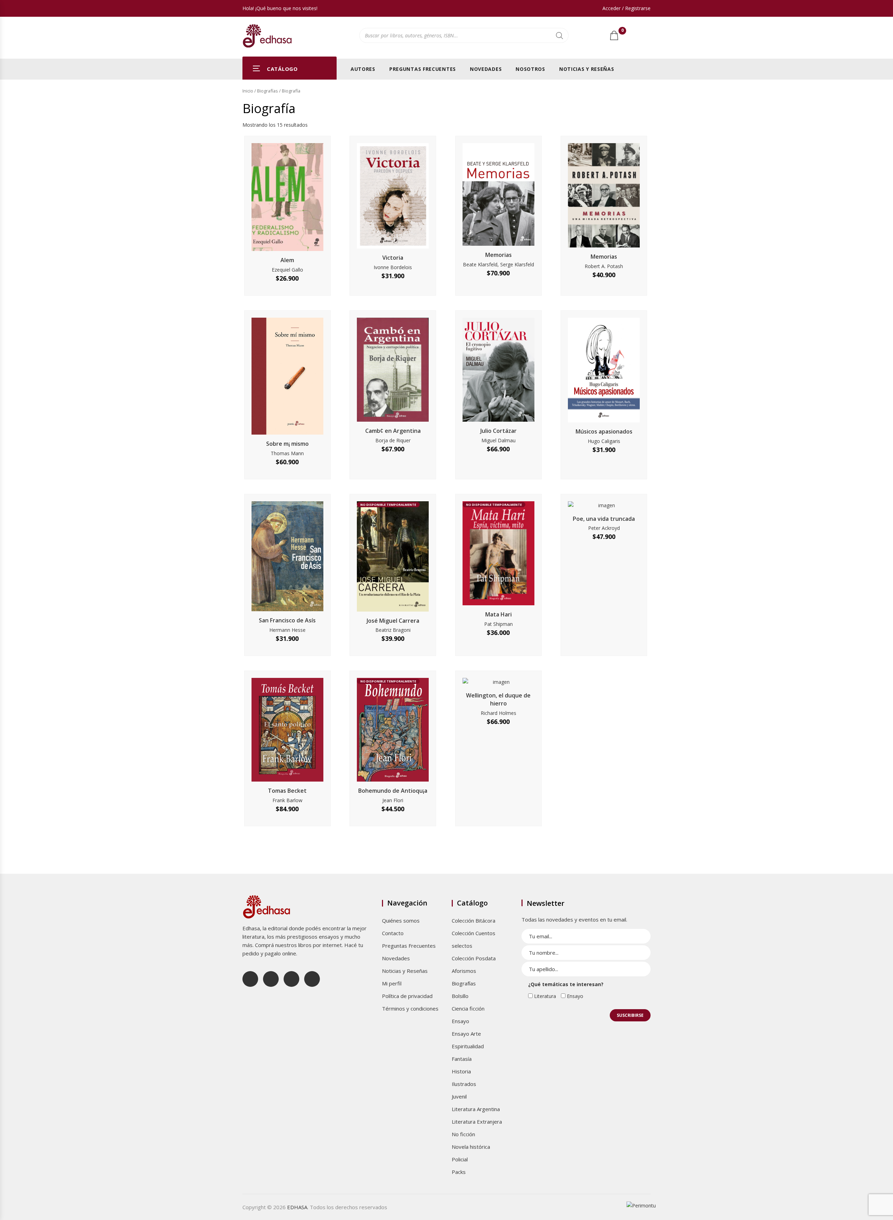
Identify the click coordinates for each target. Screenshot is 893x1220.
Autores (363, 69)
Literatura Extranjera (477, 1121)
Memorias (498, 255)
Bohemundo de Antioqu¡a (392, 790)
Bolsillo (460, 995)
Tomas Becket (287, 790)
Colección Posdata (474, 958)
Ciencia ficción (468, 1008)
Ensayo (460, 1021)
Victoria (392, 257)
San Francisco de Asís (287, 620)
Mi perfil (392, 983)
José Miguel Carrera (393, 620)
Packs (459, 1171)
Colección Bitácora (473, 920)
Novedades (486, 69)
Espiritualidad (468, 1046)
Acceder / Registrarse (626, 8)
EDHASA (297, 1207)
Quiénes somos (401, 920)
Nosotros (530, 69)
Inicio (247, 91)
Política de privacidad (407, 995)
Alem (287, 260)
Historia (461, 1071)
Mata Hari (498, 614)
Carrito (622, 32)
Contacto (393, 933)
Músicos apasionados (604, 431)
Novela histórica (471, 1146)
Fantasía (462, 1058)
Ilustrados (464, 1083)
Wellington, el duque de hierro (498, 699)
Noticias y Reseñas (586, 69)
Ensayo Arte (466, 1033)
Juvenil (459, 1096)
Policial (460, 1159)
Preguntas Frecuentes (422, 69)
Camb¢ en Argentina (393, 431)
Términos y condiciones (410, 1008)
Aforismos (464, 970)
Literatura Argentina (476, 1109)
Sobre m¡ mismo (287, 444)
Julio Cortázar (498, 431)
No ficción (463, 1134)
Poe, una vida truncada (604, 519)
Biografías (267, 91)
